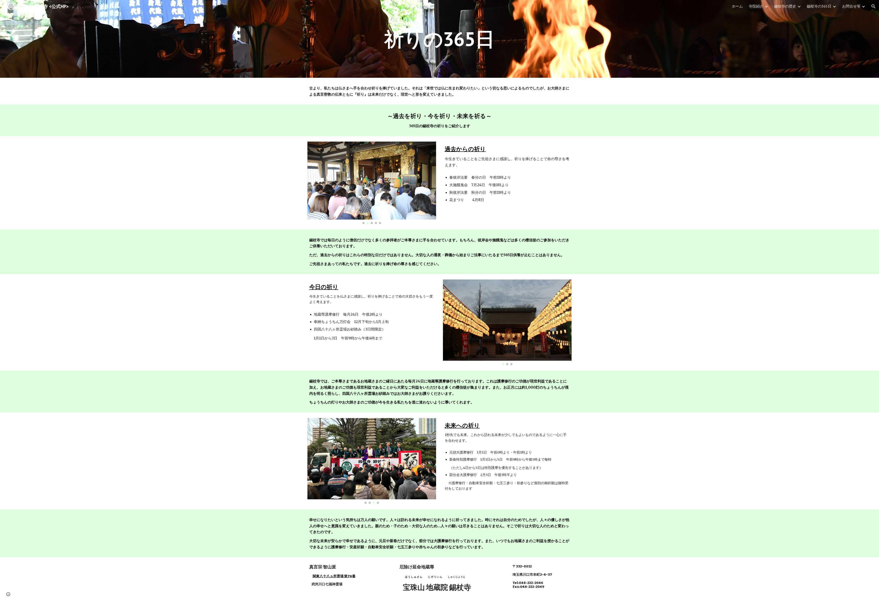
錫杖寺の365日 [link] (819, 6)
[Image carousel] (371, 183)
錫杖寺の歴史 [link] (785, 6)
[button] (873, 6)
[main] (439, 38)
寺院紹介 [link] (756, 6)
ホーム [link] (737, 6)
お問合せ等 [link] (851, 6)
